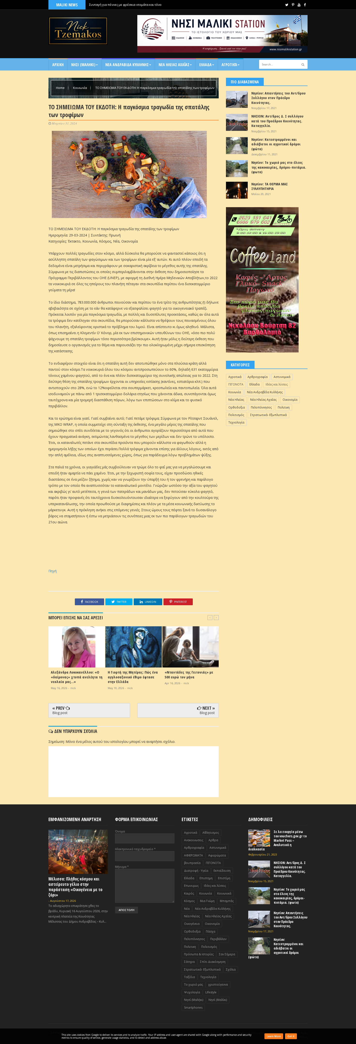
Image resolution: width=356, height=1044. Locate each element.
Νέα (187, 909)
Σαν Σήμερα (227, 954)
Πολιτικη (284, 407)
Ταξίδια (189, 977)
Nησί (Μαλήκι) (193, 1000)
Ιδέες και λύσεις (277, 384)
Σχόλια (231, 969)
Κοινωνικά (224, 893)
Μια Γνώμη (207, 901)
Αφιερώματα (217, 855)
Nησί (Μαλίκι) (218, 1000)
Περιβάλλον (218, 939)
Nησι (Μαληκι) (83, 64)
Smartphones (193, 1007)
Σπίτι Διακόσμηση (212, 962)
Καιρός (189, 893)
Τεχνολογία (236, 422)
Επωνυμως (191, 886)
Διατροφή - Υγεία (196, 871)
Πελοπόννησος (261, 407)
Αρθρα (213, 840)
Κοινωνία (80, 88)
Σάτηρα (189, 962)
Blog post (60, 712)
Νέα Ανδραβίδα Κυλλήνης (265, 392)
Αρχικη (58, 64)
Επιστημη (206, 878)
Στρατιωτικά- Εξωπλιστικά (268, 415)
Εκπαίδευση (222, 871)
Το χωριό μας (193, 984)
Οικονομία (290, 400)
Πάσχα (210, 931)
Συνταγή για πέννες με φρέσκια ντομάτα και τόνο (125, 4)
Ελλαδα (205, 64)
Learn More (274, 1036)
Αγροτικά (229, 64)
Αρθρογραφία (258, 377)
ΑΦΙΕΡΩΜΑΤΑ (193, 855)
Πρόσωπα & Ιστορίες (199, 954)
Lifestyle (211, 992)
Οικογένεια (192, 924)
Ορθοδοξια (236, 407)
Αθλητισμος (210, 833)
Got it (290, 1036)
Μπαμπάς (227, 901)
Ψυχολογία (192, 992)
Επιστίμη (224, 878)
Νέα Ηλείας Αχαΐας (263, 400)
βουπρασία (192, 863)
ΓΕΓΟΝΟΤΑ (235, 384)
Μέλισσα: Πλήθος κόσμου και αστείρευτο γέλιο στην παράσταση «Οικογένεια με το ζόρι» (75, 887)
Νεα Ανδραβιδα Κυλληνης (127, 64)
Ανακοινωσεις (193, 840)
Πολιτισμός (236, 415)
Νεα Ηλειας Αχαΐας (174, 64)
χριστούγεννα (218, 984)
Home (60, 88)
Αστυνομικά (282, 377)
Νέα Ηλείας (236, 400)
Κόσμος (189, 901)
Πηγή (52, 571)
